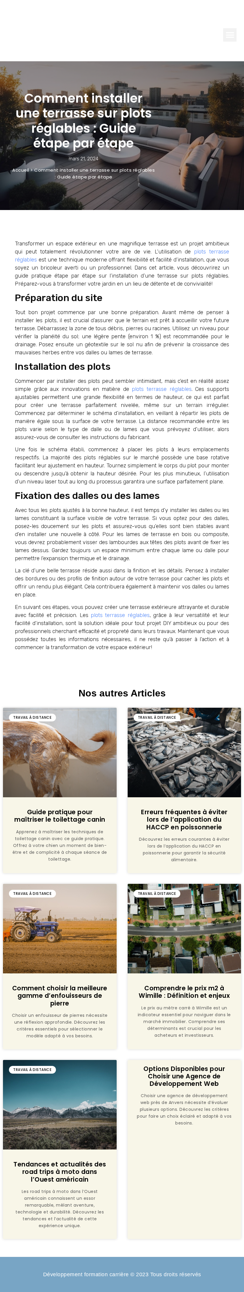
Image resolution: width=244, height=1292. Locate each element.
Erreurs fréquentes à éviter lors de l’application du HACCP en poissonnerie (184, 819)
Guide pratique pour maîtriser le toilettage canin (59, 816)
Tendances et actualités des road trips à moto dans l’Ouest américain (59, 1171)
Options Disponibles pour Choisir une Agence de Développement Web (184, 1076)
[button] (230, 35)
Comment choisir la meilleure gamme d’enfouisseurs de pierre (59, 995)
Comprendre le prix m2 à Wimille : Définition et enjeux (184, 992)
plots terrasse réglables (161, 389)
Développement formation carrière (122, 17)
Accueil (20, 170)
